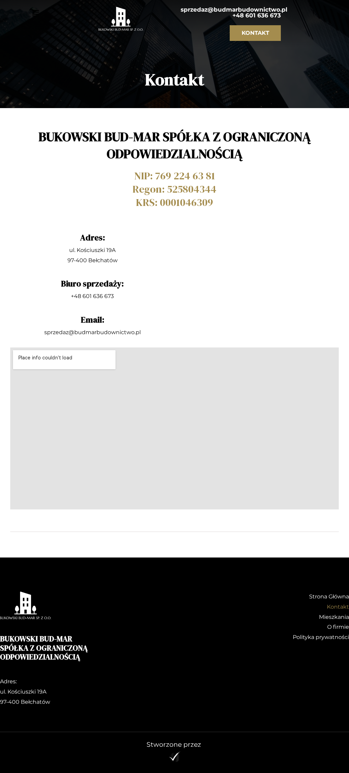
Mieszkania (334, 617)
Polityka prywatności (321, 637)
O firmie (338, 627)
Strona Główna (329, 596)
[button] (36, 13)
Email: (92, 319)
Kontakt (338, 607)
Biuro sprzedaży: (92, 283)
